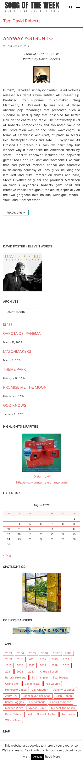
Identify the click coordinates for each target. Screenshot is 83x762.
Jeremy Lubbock (64, 689)
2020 (66, 665)
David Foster (32, 683)
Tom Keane (68, 714)
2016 (20, 665)
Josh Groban (64, 695)
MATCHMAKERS (17, 351)
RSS (9, 325)
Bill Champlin (40, 677)
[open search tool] (71, 7)
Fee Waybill (53, 683)
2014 (66, 659)
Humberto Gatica (16, 689)
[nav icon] (78, 7)
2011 (32, 659)
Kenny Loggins (14, 702)
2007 (56, 653)
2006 (44, 653)
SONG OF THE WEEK (31, 5)
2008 (68, 653)
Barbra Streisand (15, 677)
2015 (8, 665)
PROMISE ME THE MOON (25, 387)
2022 (20, 671)
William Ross (13, 720)
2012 (43, 659)
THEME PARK (14, 369)
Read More (52, 756)
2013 (54, 659)
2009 (8, 659)
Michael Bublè (37, 708)
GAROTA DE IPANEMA (22, 333)
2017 (31, 665)
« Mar (7, 555)
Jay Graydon (40, 689)
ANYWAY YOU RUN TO (28, 38)
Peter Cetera (13, 714)
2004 (20, 653)
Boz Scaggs (60, 677)
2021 (8, 671)
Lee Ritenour (37, 702)
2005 (32, 653)
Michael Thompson (63, 708)
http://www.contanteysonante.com (41, 482)
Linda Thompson (60, 702)
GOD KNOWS (14, 405)
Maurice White (14, 708)
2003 (8, 653)
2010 (20, 659)
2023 (31, 671)
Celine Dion (12, 683)
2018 (43, 665)
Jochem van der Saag (37, 695)
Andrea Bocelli (49, 671)
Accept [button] (37, 756)
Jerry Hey (11, 695)
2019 (54, 665)
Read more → (16, 212)
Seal (29, 714)
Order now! (41, 476)
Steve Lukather (46, 714)
